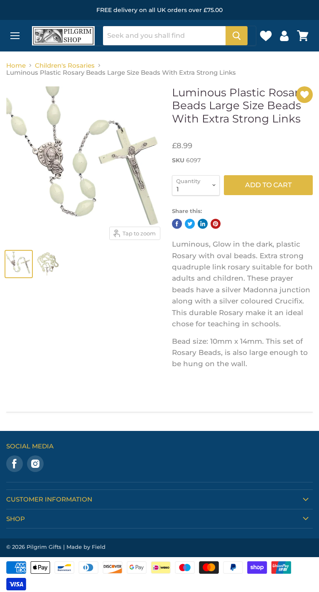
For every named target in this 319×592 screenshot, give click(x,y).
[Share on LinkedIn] (203, 224)
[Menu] (15, 35)
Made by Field (86, 546)
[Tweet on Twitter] (190, 224)
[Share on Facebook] (177, 224)
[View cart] (303, 35)
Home (16, 65)
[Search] (237, 35)
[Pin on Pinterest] (216, 224)
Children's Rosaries (65, 65)
